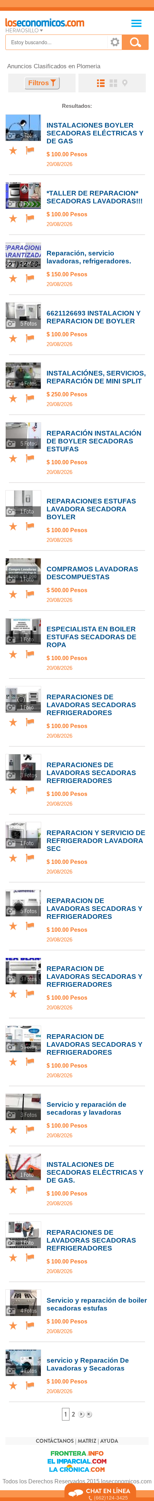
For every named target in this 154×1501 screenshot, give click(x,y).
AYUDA (109, 1441)
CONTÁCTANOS (55, 1441)
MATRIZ (87, 1441)
